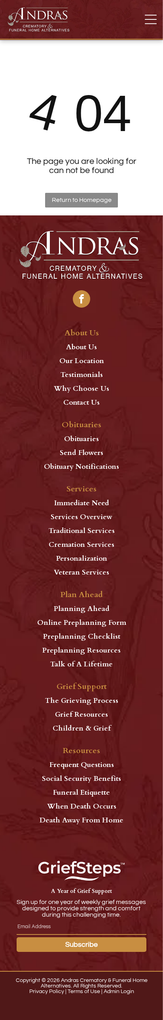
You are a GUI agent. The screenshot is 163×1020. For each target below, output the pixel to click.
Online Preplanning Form (81, 623)
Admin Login (119, 991)
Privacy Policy (46, 991)
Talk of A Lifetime (81, 664)
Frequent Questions (81, 765)
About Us (81, 347)
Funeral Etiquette (81, 792)
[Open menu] (151, 19)
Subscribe (81, 944)
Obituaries (81, 439)
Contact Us (81, 402)
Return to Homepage (82, 200)
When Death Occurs (81, 806)
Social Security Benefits (81, 779)
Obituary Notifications (81, 467)
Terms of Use (84, 991)
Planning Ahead (82, 609)
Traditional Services (82, 531)
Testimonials (82, 375)
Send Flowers (81, 453)
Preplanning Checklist (81, 636)
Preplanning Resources (81, 650)
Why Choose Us (81, 389)
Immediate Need (81, 503)
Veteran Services (81, 572)
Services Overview (81, 517)
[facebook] (81, 300)
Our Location (81, 361)
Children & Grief (82, 728)
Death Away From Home (81, 820)
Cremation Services (81, 545)
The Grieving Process (81, 701)
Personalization (81, 558)
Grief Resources (81, 714)
